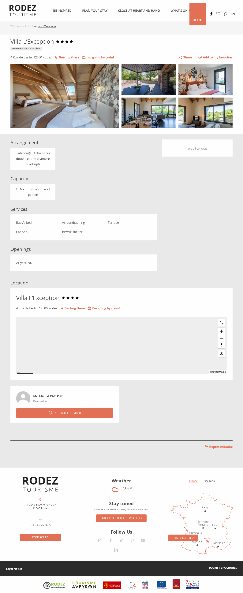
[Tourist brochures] (203, 567)
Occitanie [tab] (210, 481)
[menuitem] (61, 11)
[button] (225, 14)
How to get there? (183, 537)
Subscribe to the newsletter (121, 518)
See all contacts (197, 148)
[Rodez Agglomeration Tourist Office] (40, 484)
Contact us (40, 537)
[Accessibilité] (211, 14)
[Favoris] (219, 13)
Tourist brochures (223, 567)
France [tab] (193, 481)
